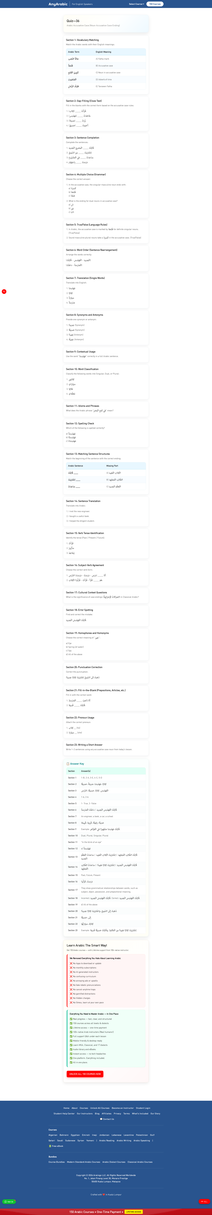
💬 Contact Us (107, 1119)
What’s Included (140, 1113)
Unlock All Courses (99, 1107)
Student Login (143, 1107)
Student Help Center (64, 1113)
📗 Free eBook (56, 1145)
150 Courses (155, 4)
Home (66, 1107)
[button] (9, 1201)
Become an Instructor (123, 1107)
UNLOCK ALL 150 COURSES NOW (85, 1074)
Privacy (117, 1113)
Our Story (155, 1113)
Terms (126, 1113)
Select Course (136, 4)
